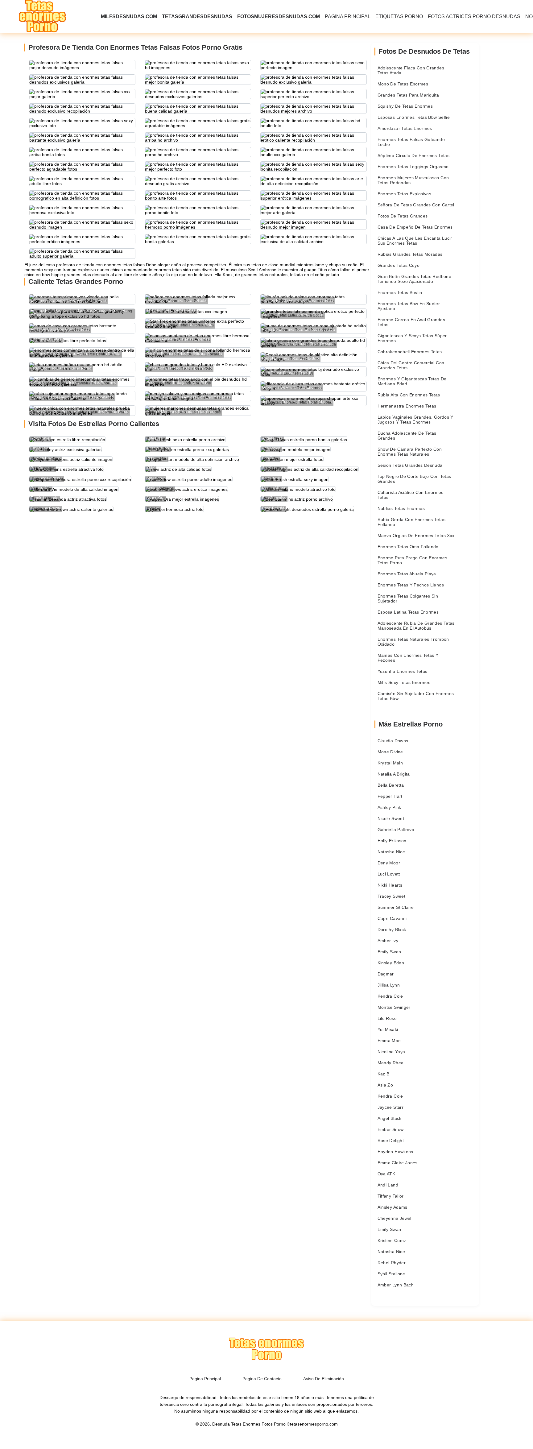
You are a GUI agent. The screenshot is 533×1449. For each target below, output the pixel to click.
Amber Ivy (388, 940)
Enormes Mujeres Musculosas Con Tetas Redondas (413, 180)
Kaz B (384, 1073)
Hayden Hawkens (395, 1151)
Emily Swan (389, 951)
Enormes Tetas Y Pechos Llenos (411, 584)
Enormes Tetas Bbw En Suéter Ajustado (409, 306)
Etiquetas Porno (399, 16)
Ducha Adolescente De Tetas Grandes (407, 436)
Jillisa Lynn (389, 985)
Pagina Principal (347, 16)
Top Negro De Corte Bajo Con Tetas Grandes (414, 479)
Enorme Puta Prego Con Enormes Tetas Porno (412, 560)
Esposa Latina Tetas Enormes (408, 612)
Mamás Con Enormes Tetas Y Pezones (408, 658)
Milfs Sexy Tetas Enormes (404, 682)
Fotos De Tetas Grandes (403, 215)
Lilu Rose (387, 1018)
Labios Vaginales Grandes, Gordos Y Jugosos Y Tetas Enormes (415, 419)
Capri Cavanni (392, 918)
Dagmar (386, 973)
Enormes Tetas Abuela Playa (407, 573)
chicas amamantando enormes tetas (146, 269)
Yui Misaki (388, 1029)
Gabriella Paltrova (396, 829)
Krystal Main (390, 762)
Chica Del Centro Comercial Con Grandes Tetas (411, 365)
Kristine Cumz (392, 1240)
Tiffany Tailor (391, 1196)
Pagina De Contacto (262, 1378)
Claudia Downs (393, 740)
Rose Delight (391, 1140)
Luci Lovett (389, 873)
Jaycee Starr (390, 1107)
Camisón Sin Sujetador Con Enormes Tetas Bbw (416, 696)
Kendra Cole (390, 996)
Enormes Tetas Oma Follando (408, 546)
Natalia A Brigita (394, 774)
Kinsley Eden (391, 962)
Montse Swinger (394, 1007)
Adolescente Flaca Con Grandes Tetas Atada (411, 70)
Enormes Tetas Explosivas (404, 193)
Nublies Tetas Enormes (401, 508)
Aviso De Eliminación (323, 1378)
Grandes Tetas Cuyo (398, 265)
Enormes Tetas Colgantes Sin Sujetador (408, 598)
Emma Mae (389, 1040)
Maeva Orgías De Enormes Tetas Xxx (416, 535)
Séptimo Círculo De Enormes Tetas (413, 155)
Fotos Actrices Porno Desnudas (474, 16)
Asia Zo (385, 1085)
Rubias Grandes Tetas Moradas (410, 254)
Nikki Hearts (390, 885)
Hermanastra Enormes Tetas (407, 406)
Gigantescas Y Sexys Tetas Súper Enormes (412, 338)
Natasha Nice (391, 851)
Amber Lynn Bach (396, 1284)
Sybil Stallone (391, 1273)
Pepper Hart (390, 796)
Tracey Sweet (391, 896)
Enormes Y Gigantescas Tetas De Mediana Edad (412, 381)
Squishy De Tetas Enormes (405, 106)
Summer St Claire (396, 907)
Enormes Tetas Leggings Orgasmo (413, 166)
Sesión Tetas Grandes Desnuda (410, 465)
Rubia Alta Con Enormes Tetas (409, 394)
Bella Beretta (391, 785)
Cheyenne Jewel (394, 1218)
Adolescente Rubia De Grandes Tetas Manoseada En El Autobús (416, 626)
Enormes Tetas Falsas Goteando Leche (411, 142)
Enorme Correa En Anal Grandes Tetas (411, 322)
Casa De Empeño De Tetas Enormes (415, 227)
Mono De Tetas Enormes (403, 83)
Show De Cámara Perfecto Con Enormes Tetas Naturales (410, 452)
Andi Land (388, 1184)
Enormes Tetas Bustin (400, 292)
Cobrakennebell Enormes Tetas (410, 351)
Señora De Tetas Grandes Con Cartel (416, 204)
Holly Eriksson (392, 840)
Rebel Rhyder (392, 1262)
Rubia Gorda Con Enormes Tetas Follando (411, 522)
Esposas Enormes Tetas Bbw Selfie (414, 117)
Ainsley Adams (392, 1207)
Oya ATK (386, 1173)
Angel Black (390, 1118)
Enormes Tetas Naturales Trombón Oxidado (413, 642)
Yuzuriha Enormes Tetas (403, 671)
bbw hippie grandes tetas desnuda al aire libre (87, 274)
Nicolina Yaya (391, 1051)
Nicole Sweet (391, 818)
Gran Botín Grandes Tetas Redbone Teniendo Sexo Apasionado (414, 279)
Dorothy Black (392, 929)
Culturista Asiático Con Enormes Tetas (411, 495)
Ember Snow (391, 1129)
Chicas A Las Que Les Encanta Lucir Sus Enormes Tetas (415, 241)
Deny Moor (389, 862)
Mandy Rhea (391, 1062)
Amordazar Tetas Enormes (405, 128)
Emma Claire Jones (398, 1162)
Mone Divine (390, 751)
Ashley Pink (389, 807)
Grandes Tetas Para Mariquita (408, 95)
